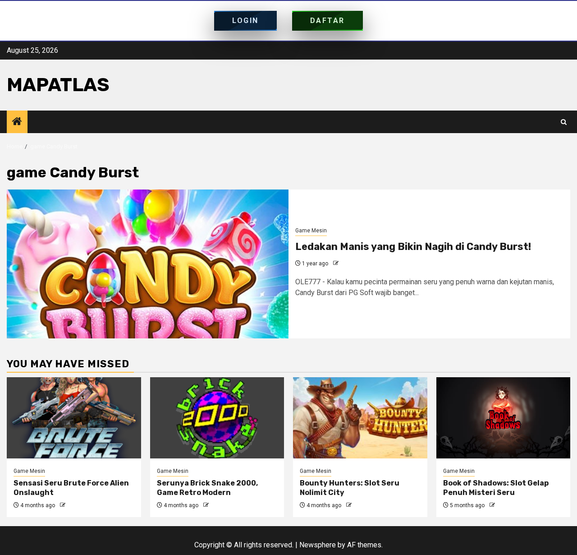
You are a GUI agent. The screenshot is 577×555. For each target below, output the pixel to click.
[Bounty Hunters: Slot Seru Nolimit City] (360, 417)
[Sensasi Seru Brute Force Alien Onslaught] (74, 417)
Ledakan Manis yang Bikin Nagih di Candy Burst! (413, 246)
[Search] (563, 122)
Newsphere (317, 545)
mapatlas (58, 85)
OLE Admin (353, 263)
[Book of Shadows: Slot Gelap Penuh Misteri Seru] (503, 417)
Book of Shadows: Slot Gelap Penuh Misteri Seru (496, 488)
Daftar (327, 20)
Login (245, 20)
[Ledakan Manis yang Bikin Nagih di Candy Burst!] (147, 264)
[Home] (17, 122)
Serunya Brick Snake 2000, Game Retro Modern (207, 488)
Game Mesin (311, 230)
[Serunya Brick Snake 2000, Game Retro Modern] (217, 417)
